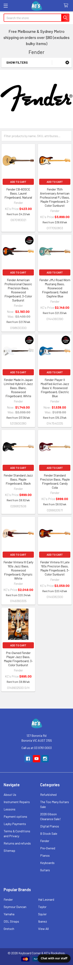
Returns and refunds (17, 843)
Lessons (9, 809)
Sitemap (9, 850)
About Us (10, 794)
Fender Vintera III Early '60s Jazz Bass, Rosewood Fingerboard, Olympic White (18, 570)
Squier (42, 914)
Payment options (15, 816)
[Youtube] (36, 758)
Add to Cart (18, 181)
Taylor (42, 907)
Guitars (45, 870)
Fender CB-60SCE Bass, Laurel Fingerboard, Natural (18, 193)
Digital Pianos (49, 826)
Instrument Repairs (17, 802)
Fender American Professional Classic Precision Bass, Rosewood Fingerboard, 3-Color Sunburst (18, 290)
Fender (44, 841)
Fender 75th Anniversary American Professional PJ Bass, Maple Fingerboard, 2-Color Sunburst (55, 197)
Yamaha (9, 914)
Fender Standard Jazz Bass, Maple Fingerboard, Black (18, 479)
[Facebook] (28, 758)
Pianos (45, 855)
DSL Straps (11, 921)
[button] (67, 62)
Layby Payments (15, 824)
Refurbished (48, 794)
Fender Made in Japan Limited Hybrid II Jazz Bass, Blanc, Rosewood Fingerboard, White (18, 388)
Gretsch (9, 929)
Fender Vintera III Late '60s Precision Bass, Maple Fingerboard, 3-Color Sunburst (55, 568)
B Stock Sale (48, 833)
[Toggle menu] (5, 5)
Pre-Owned (47, 848)
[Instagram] (45, 758)
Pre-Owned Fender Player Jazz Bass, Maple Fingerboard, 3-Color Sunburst (18, 659)
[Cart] (67, 5)
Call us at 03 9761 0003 (36, 748)
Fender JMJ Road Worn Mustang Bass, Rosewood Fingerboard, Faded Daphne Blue (54, 288)
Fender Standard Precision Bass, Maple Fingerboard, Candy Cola (55, 481)
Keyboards (47, 863)
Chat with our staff (54, 958)
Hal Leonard (46, 899)
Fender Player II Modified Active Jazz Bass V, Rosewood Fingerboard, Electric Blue (55, 388)
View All (43, 929)
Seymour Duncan (15, 907)
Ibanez (42, 921)
